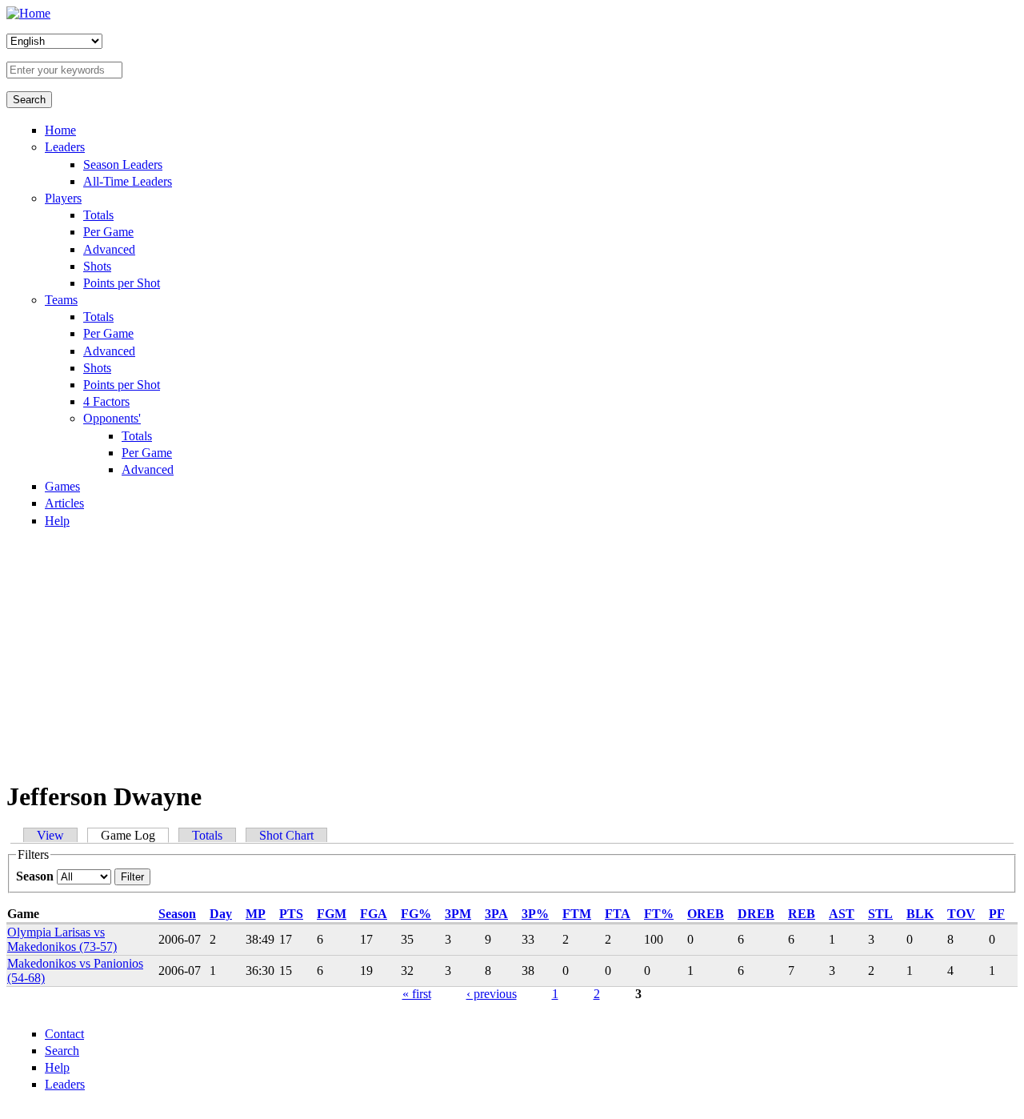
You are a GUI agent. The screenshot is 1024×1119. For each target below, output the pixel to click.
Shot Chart (286, 835)
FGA (373, 913)
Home (60, 130)
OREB (705, 913)
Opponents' (112, 418)
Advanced (109, 249)
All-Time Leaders (127, 181)
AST (841, 913)
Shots (97, 266)
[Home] (28, 13)
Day (221, 913)
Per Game (108, 232)
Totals (98, 215)
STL (880, 913)
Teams (61, 300)
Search (62, 1050)
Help (57, 520)
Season (36, 876)
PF (997, 913)
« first (416, 994)
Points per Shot (121, 283)
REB (801, 913)
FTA (617, 913)
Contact (64, 1034)
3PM (458, 913)
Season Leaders (122, 164)
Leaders (65, 147)
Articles (64, 503)
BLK (920, 913)
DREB (756, 913)
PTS (291, 913)
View (50, 835)
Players (63, 198)
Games (62, 486)
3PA (496, 913)
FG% (416, 913)
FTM (576, 913)
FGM (331, 913)
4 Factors (106, 401)
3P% (535, 913)
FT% (659, 913)
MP (256, 913)
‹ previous (491, 994)
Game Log (135, 835)
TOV (961, 913)
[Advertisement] (512, 653)
